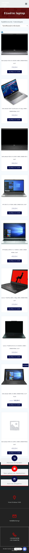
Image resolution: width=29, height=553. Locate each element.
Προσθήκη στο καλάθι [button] (14, 71)
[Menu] (26, 4)
